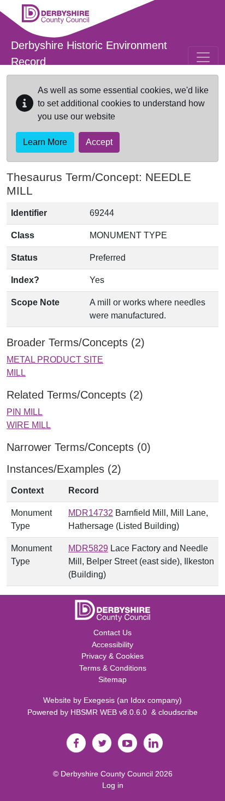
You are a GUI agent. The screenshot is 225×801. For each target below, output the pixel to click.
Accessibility (112, 644)
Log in (112, 785)
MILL (16, 372)
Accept (99, 142)
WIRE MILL (29, 425)
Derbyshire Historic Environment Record (89, 53)
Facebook (76, 743)
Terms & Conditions (112, 668)
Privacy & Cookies (112, 656)
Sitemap (112, 679)
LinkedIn (153, 743)
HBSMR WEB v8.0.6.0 (110, 712)
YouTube (127, 743)
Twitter (101, 743)
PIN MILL (25, 412)
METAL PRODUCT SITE (55, 359)
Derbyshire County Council (107, 773)
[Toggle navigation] (203, 57)
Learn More (45, 142)
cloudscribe (178, 712)
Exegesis (99, 700)
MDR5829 (88, 548)
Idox (138, 700)
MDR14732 (90, 512)
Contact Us (112, 632)
